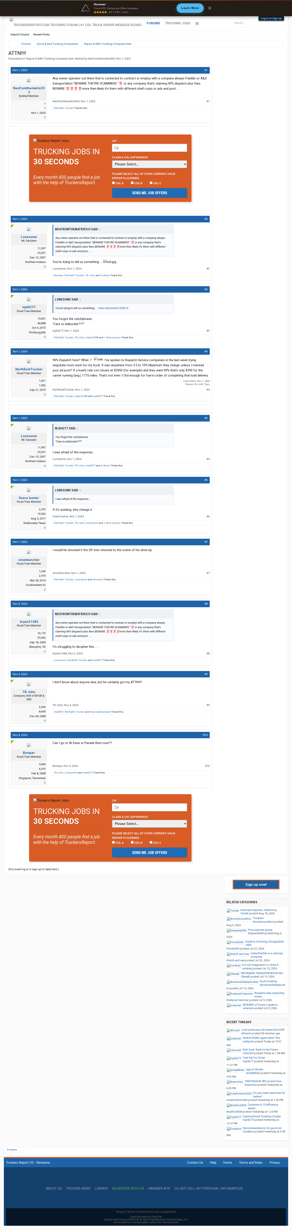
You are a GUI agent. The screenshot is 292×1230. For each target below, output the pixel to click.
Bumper (58, 275)
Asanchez (251, 1084)
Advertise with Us (128, 1188)
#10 (205, 735)
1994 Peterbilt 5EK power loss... (264, 1081)
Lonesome (29, 237)
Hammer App (159, 1188)
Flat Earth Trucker (64, 108)
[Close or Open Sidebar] (272, 44)
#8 (206, 603)
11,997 (41, 248)
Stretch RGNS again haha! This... (262, 1037)
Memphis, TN (37, 646)
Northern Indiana (35, 262)
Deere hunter (29, 498)
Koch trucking (268, 981)
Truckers (258, 918)
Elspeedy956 (256, 933)
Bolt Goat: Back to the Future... (261, 1049)
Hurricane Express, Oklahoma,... (259, 910)
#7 (206, 541)
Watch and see (235, 960)
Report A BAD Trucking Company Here (50, 58)
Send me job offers (149, 193)
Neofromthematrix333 (101, 58)
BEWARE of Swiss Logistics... (261, 1004)
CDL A (119, 183)
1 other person (112, 337)
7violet (244, 913)
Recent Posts (41, 34)
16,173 (41, 633)
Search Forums (19, 34)
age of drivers (254, 1069)
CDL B (138, 183)
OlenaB (245, 976)
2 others (105, 275)
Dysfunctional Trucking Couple (262, 1116)
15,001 (41, 318)
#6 (206, 479)
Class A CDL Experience (130, 157)
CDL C (156, 183)
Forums (153, 23)
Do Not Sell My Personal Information (208, 1188)
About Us (54, 1188)
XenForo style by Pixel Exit (146, 1216)
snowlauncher (29, 560)
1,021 (42, 380)
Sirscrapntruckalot (100, 712)
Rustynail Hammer (237, 1000)
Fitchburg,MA (37, 332)
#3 (206, 289)
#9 (206, 674)
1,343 (42, 571)
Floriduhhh (232, 948)
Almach (246, 1033)
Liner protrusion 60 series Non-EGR (263, 1029)
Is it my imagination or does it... (261, 964)
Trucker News (78, 1188)
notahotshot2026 (237, 1100)
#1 (206, 70)
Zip (114, 141)
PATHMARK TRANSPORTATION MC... (263, 973)
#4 (206, 351)
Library (101, 1188)
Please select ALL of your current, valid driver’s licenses (143, 176)
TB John (90, 275)
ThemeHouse (170, 1222)
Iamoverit (98, 579)
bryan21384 (92, 337)
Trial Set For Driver (254, 1057)
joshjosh (248, 1041)
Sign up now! (256, 884)
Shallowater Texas (34, 523)
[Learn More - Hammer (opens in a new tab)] (146, 8)
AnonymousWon (263, 921)
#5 (206, 418)
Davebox (248, 1131)
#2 (206, 218)
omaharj (247, 968)
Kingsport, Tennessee (32, 778)
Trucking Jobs (177, 23)
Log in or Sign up (271, 18)
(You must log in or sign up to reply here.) (33, 869)
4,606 (42, 764)
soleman (248, 1008)
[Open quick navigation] (277, 44)
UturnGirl (248, 1053)
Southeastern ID (36, 585)
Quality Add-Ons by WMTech (146, 1219)
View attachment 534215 (113, 308)
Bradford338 (234, 1111)
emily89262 (253, 1073)
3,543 (42, 707)
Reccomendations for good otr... (263, 1128)
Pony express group (260, 929)
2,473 (42, 509)
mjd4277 (28, 307)
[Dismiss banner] (209, 8)
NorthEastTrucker (29, 369)
